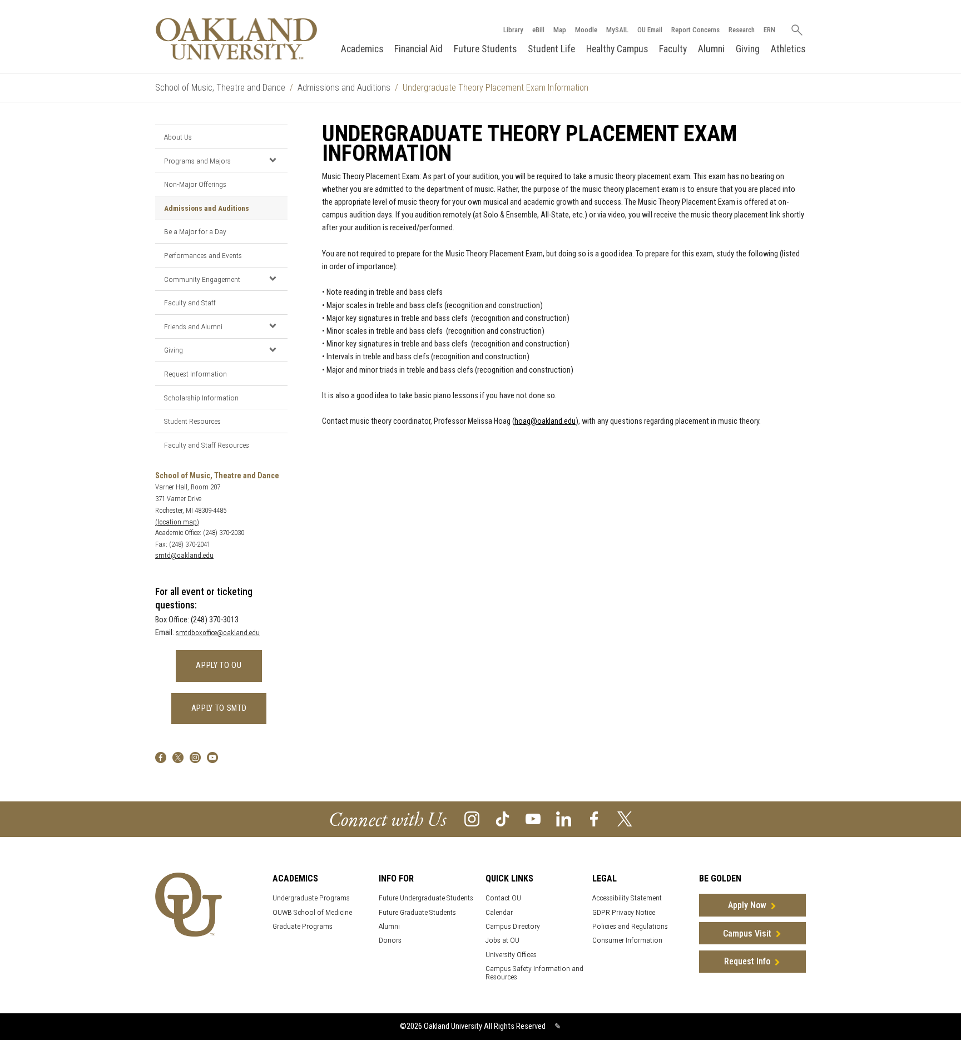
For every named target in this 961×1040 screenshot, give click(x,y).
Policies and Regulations (630, 926)
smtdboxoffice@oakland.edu (218, 632)
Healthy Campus (617, 49)
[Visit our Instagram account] (471, 818)
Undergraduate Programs (311, 898)
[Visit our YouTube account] (533, 818)
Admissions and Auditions (344, 87)
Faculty (673, 49)
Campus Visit (747, 933)
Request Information (195, 373)
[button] (272, 160)
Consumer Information (627, 940)
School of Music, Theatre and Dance (220, 87)
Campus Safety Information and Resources (534, 972)
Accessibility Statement (627, 898)
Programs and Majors (197, 160)
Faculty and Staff (190, 302)
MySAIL (617, 30)
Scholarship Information (201, 397)
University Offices (511, 954)
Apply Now (747, 905)
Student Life (551, 49)
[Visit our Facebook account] (594, 818)
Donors (390, 940)
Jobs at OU (502, 940)
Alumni (711, 49)
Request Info (747, 961)
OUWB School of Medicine (312, 912)
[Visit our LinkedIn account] (563, 818)
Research (742, 30)
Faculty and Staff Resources (206, 444)
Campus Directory (513, 926)
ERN (769, 30)
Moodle (586, 30)
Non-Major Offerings (195, 184)
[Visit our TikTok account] (502, 818)
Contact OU (503, 898)
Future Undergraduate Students (426, 898)
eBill (538, 30)
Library (513, 30)
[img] (160, 757)
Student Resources (192, 421)
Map (559, 30)
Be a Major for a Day (195, 231)
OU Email (649, 30)
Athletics (788, 49)
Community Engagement (202, 279)
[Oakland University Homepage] (236, 39)
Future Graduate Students (417, 912)
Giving (748, 49)
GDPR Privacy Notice (623, 912)
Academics (362, 49)
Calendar (499, 912)
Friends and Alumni (193, 326)
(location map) (177, 522)
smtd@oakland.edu (184, 555)
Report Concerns (695, 30)
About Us (178, 136)
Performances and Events (203, 255)
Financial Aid (418, 49)
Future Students (485, 49)
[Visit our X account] (624, 818)
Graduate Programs (303, 926)
